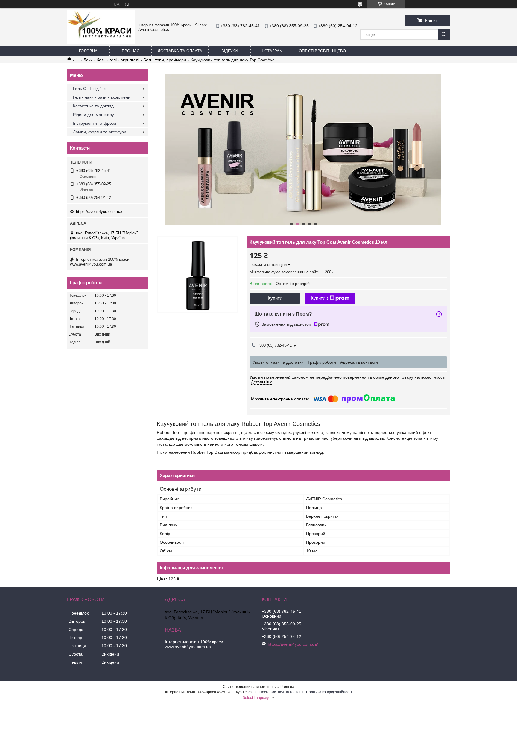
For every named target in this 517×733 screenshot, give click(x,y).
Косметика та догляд (93, 105)
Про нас (130, 51)
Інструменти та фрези (94, 123)
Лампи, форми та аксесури (99, 131)
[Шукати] (444, 34)
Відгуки (229, 51)
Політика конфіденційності (329, 692)
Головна (88, 51)
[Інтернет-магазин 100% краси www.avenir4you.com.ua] (101, 42)
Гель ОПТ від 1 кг (90, 88)
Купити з (320, 298)
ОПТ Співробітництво (322, 51)
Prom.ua (287, 687)
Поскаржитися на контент (281, 692)
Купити (275, 298)
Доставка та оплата (180, 51)
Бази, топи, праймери (164, 59)
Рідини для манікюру (93, 114)
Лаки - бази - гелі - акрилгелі (111, 59)
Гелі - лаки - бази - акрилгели (101, 97)
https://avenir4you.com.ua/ (99, 211)
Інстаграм (272, 51)
